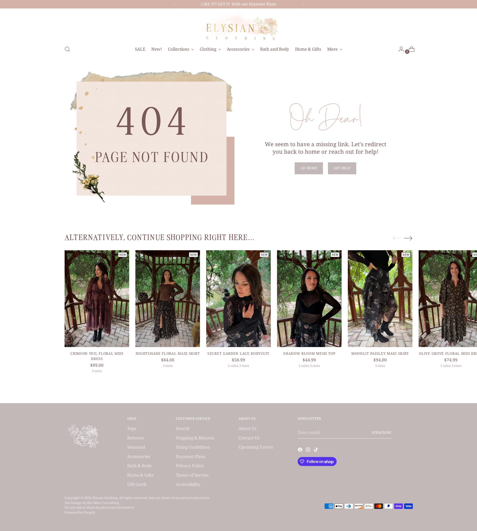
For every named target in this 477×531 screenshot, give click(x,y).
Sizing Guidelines (193, 447)
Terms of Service (192, 475)
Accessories (138, 456)
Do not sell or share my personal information (99, 507)
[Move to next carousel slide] (408, 238)
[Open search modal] (67, 49)
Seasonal (136, 447)
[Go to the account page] (399, 49)
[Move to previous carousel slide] (397, 238)
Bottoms (135, 438)
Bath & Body (139, 465)
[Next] (302, 4)
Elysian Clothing (105, 498)
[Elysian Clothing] (238, 26)
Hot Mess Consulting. (103, 502)
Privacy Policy (190, 465)
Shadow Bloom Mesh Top (309, 353)
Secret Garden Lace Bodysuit (238, 353)
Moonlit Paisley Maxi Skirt (380, 353)
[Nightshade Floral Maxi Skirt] (167, 298)
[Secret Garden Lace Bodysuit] (238, 298)
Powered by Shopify (80, 512)
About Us (247, 428)
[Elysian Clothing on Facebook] (301, 450)
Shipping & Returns (195, 438)
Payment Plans (191, 456)
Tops (131, 428)
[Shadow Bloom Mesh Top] (309, 298)
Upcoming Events (255, 447)
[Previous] (174, 4)
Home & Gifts (140, 475)
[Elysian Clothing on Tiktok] (316, 450)
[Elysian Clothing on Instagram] (309, 450)
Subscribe (382, 432)
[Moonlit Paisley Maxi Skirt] (380, 298)
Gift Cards (137, 484)
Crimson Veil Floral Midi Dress (96, 356)
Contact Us (249, 438)
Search (183, 428)
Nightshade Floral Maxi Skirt (168, 353)
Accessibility (188, 484)
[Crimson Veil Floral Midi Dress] (97, 298)
